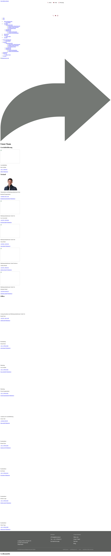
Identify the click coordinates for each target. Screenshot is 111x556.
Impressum (65, 549)
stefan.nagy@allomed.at (5, 529)
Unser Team (8, 36)
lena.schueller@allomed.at (6, 371)
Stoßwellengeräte (9, 24)
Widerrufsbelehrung (88, 549)
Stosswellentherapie (8, 21)
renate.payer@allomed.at (6, 447)
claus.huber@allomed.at (5, 246)
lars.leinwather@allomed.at (6, 222)
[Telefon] (53, 16)
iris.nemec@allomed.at (5, 475)
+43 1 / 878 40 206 (4, 345)
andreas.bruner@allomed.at (6, 269)
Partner (75, 541)
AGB (80, 549)
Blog (74, 543)
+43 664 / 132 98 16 (5, 244)
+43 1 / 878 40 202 (4, 369)
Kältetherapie (8, 30)
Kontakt (5, 37)
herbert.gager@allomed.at (6, 502)
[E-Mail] (55, 16)
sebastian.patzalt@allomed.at (6, 293)
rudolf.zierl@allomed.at (5, 320)
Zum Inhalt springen (5, 1)
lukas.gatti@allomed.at (5, 423)
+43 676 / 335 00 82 (5, 220)
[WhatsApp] (58, 16)
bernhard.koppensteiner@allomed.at (8, 198)
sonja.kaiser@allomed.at (5, 348)
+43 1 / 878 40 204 (4, 445)
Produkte (6, 23)
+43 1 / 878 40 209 (4, 527)
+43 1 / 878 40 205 (4, 500)
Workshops (6, 34)
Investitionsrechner (12, 28)
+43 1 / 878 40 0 (4, 169)
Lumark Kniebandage (12, 31)
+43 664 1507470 (4, 421)
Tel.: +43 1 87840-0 (56, 539)
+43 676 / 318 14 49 (5, 318)
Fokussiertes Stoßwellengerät (14, 26)
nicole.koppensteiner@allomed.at (7, 395)
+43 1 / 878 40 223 (4, 473)
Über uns (6, 35)
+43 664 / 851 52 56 (5, 196)
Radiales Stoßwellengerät (13, 27)
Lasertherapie (8, 29)
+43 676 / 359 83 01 (5, 267)
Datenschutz (73, 549)
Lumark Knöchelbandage (13, 33)
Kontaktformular (55, 541)
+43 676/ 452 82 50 (5, 291)
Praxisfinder (8, 22)
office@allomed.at (4, 171)
